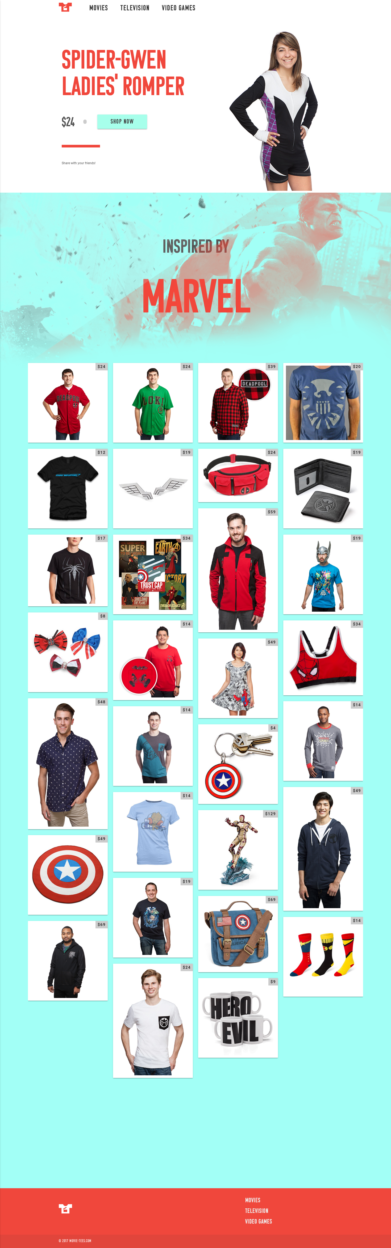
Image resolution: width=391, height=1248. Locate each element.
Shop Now (122, 122)
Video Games (179, 8)
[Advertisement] (196, 1130)
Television (135, 8)
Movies (98, 8)
